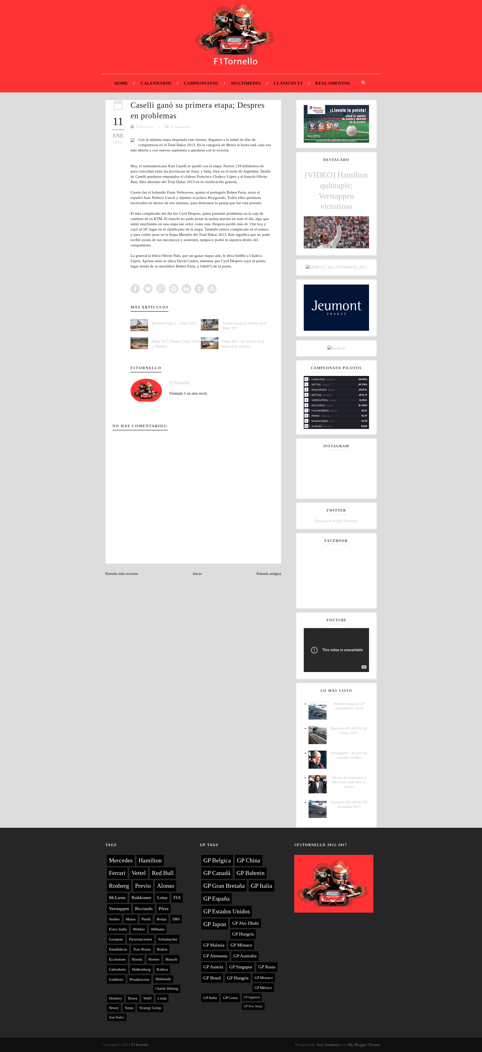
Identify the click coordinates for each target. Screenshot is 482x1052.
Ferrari (117, 873)
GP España (216, 898)
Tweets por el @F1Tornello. (336, 521)
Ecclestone (117, 959)
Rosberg (119, 885)
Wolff (147, 998)
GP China (248, 860)
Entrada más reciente (121, 574)
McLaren (117, 897)
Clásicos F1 (288, 83)
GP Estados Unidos (226, 911)
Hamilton (150, 860)
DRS (176, 919)
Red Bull (163, 873)
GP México (263, 988)
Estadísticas (118, 949)
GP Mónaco (241, 945)
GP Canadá (216, 873)
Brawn (132, 998)
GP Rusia (266, 966)
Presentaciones (140, 939)
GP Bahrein (250, 873)
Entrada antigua (269, 574)
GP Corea (230, 998)
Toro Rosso (142, 949)
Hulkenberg (141, 969)
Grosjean (116, 939)
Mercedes (121, 860)
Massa (131, 919)
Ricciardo (144, 908)
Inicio (197, 574)
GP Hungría (243, 933)
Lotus (162, 897)
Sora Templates (328, 1045)
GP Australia (245, 955)
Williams (157, 929)
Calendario (156, 83)
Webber (139, 929)
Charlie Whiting (166, 988)
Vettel (139, 873)
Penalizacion (139, 979)
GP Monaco (264, 978)
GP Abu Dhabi (245, 923)
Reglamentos (332, 83)
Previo (143, 885)
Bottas (161, 919)
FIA (177, 897)
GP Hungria (238, 977)
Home (121, 83)
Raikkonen (141, 897)
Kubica (162, 969)
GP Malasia (213, 945)
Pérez (164, 908)
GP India (210, 998)
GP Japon (214, 924)
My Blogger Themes (364, 1045)
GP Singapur (240, 966)
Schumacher (167, 939)
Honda (137, 959)
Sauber (114, 919)
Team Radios (116, 1017)
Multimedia (246, 83)
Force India (118, 929)
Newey (114, 1008)
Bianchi (171, 959)
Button (162, 949)
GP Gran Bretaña (224, 885)
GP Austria (213, 966)
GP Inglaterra (252, 997)
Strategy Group (150, 1008)
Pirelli (146, 919)
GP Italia (261, 885)
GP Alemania (215, 955)
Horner (153, 959)
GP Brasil (212, 977)
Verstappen (119, 908)
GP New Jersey (253, 1006)
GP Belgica (217, 860)
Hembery (115, 998)
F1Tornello (145, 127)
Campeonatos (201, 83)
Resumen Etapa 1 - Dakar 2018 (174, 323)
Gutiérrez (116, 979)
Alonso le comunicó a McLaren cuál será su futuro (349, 782)
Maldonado (163, 979)
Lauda (162, 998)
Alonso (165, 885)
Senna (129, 1008)
